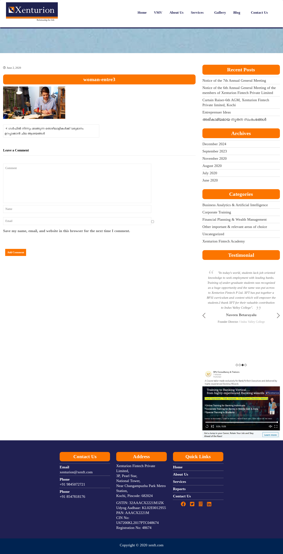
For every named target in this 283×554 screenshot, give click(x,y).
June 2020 (210, 180)
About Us (176, 13)
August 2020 (212, 166)
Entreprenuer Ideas (216, 112)
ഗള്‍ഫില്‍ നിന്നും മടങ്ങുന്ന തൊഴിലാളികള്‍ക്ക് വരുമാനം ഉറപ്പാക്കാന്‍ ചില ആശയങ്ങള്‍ (44, 131)
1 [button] (237, 365)
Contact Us (259, 13)
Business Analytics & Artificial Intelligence (235, 205)
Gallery (220, 13)
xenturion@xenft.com (76, 472)
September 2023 (214, 151)
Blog (236, 13)
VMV (158, 13)
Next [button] (278, 315)
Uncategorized (213, 234)
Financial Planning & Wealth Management (234, 219)
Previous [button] (204, 315)
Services (197, 13)
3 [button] (243, 365)
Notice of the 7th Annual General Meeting (234, 80)
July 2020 (209, 173)
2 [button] (240, 365)
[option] (241, 290)
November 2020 (214, 158)
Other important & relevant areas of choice (234, 227)
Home (142, 13)
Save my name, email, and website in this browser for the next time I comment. (66, 231)
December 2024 (214, 144)
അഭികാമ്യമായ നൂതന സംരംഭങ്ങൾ (234, 119)
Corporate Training (216, 212)
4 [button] (245, 365)
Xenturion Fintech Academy (223, 241)
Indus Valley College (253, 321)
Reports (179, 489)
